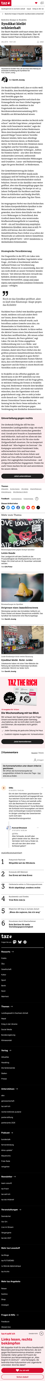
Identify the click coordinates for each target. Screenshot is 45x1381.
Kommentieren (16, 499)
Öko (3, 964)
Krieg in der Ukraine (9, 1024)
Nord (3, 991)
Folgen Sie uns (6, 942)
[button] (42, 3)
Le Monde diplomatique (11, 1266)
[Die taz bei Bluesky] (20, 943)
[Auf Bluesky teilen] (13, 507)
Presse (4, 1079)
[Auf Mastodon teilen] (8, 507)
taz (6, 936)
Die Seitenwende (8, 1068)
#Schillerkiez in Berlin (20, 492)
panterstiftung (7, 1117)
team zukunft (6, 1183)
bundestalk (5, 1139)
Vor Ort (4, 1222)
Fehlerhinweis (28, 499)
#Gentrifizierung (35, 489)
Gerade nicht (33, 1334)
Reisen (4, 1289)
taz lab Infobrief (7, 1200)
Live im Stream (7, 1227)
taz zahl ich (5, 1106)
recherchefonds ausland (11, 1112)
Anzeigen (5, 1305)
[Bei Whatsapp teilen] (23, 507)
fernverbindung (7, 1145)
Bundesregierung (8, 1035)
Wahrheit (5, 996)
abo (2, 1095)
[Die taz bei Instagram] (25, 943)
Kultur (3, 975)
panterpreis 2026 (8, 1123)
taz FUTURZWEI (7, 1261)
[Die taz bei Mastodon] (14, 943)
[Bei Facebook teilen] (18, 507)
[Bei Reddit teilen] (33, 507)
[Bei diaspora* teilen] (28, 507)
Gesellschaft (6, 969)
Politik (3, 958)
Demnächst (6, 1216)
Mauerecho (6, 1156)
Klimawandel (6, 1040)
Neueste (34, 753)
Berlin (3, 986)
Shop (3, 1299)
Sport (3, 980)
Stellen (4, 1073)
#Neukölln (5, 489)
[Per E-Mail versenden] (3, 507)
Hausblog (5, 1063)
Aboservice (6, 1327)
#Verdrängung (6, 492)
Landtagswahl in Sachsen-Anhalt (14, 1013)
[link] (13, 9)
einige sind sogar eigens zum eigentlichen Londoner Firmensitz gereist (22, 283)
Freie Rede (5, 1161)
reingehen (5, 1167)
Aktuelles (5, 1057)
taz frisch (5, 1189)
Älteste (41, 753)
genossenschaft (7, 1101)
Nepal (3, 1019)
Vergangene (6, 1233)
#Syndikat (25, 489)
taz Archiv (5, 1272)
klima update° (6, 1150)
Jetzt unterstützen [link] (22, 476)
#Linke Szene (15, 489)
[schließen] (41, 1333)
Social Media (6, 1029)
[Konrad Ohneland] (8, 827)
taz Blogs (5, 1255)
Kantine (4, 1294)
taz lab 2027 (6, 1238)
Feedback (5, 1322)
